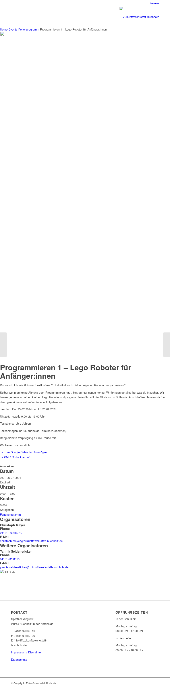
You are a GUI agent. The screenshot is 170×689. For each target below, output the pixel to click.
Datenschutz (19, 659)
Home (4, 29)
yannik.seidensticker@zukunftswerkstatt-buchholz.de (34, 567)
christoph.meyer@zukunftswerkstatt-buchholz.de (31, 541)
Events (12, 29)
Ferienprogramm (28, 29)
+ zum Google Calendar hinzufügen (24, 452)
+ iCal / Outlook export (16, 457)
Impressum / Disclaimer (26, 652)
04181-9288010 (9, 559)
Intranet (154, 3)
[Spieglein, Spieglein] (3, 344)
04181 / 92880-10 (11, 533)
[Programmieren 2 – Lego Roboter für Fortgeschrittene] (166, 344)
